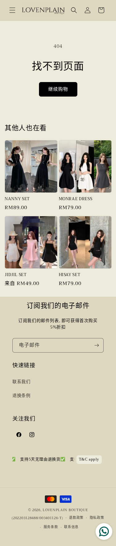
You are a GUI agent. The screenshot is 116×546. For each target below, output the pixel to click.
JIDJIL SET (16, 275)
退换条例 (21, 395)
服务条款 (51, 527)
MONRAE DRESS (75, 199)
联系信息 (71, 527)
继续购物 (58, 89)
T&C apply (89, 459)
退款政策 (76, 518)
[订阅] (96, 345)
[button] (12, 10)
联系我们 (21, 381)
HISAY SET (69, 275)
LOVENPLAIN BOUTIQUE (65, 510)
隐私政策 (97, 518)
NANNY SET (17, 199)
